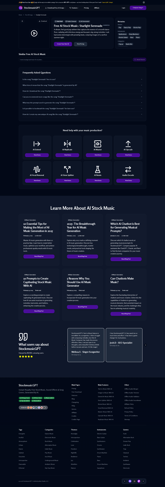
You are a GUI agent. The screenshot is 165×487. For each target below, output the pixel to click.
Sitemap (127, 419)
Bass (98, 460)
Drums (99, 445)
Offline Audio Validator (131, 396)
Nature (73, 468)
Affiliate (96, 8)
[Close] (143, 2)
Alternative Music (50, 445)
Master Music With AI (105, 412)
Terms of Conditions (131, 416)
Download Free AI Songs (55, 8)
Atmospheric (23, 441)
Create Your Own (62, 44)
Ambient (126, 460)
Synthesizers (101, 441)
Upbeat (21, 453)
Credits (74, 416)
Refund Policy (128, 408)
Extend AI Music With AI (106, 396)
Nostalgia (74, 434)
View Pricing (80, 44)
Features (75, 8)
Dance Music (49, 434)
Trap (124, 449)
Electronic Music (50, 437)
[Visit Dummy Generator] (129, 481)
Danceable (22, 464)
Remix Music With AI (105, 404)
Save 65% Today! (107, 2)
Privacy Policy (128, 412)
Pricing (86, 8)
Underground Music (51, 460)
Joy (72, 460)
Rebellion (74, 464)
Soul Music (48, 457)
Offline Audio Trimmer (131, 393)
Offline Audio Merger (131, 389)
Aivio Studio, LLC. (44, 481)
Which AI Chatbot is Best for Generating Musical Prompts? (125, 227)
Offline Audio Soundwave (132, 400)
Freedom (74, 449)
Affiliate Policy (129, 404)
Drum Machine (102, 453)
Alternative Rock (128, 437)
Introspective (23, 460)
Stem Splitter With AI (105, 400)
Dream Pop (127, 441)
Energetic (22, 434)
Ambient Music (50, 464)
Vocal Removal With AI (105, 408)
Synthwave (126, 464)
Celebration (75, 441)
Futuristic (22, 457)
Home (20, 15)
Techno (125, 457)
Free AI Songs (29, 15)
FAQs (73, 406)
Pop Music (48, 453)
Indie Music (48, 449)
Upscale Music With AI (105, 416)
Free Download (77, 392)
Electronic (126, 468)
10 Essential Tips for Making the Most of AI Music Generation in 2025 (38, 227)
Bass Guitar (101, 437)
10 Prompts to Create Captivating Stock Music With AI (37, 282)
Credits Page (76, 419)
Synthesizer (101, 449)
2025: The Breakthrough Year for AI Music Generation (81, 227)
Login (123, 8)
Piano (99, 457)
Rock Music (48, 441)
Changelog (75, 402)
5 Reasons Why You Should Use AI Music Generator (79, 282)
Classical (126, 453)
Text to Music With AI (105, 389)
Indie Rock (126, 445)
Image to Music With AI (106, 393)
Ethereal (21, 468)
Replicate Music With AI (106, 419)
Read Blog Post (38, 256)
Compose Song (137, 7)
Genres (74, 409)
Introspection (75, 437)
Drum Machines (102, 464)
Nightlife (74, 453)
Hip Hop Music (50, 468)
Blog (73, 399)
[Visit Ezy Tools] (134, 481)
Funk (124, 434)
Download (44, 21)
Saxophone (100, 468)
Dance (21, 449)
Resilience (74, 457)
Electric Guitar (101, 434)
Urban (21, 445)
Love (72, 445)
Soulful (21, 437)
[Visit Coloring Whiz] (138, 481)
